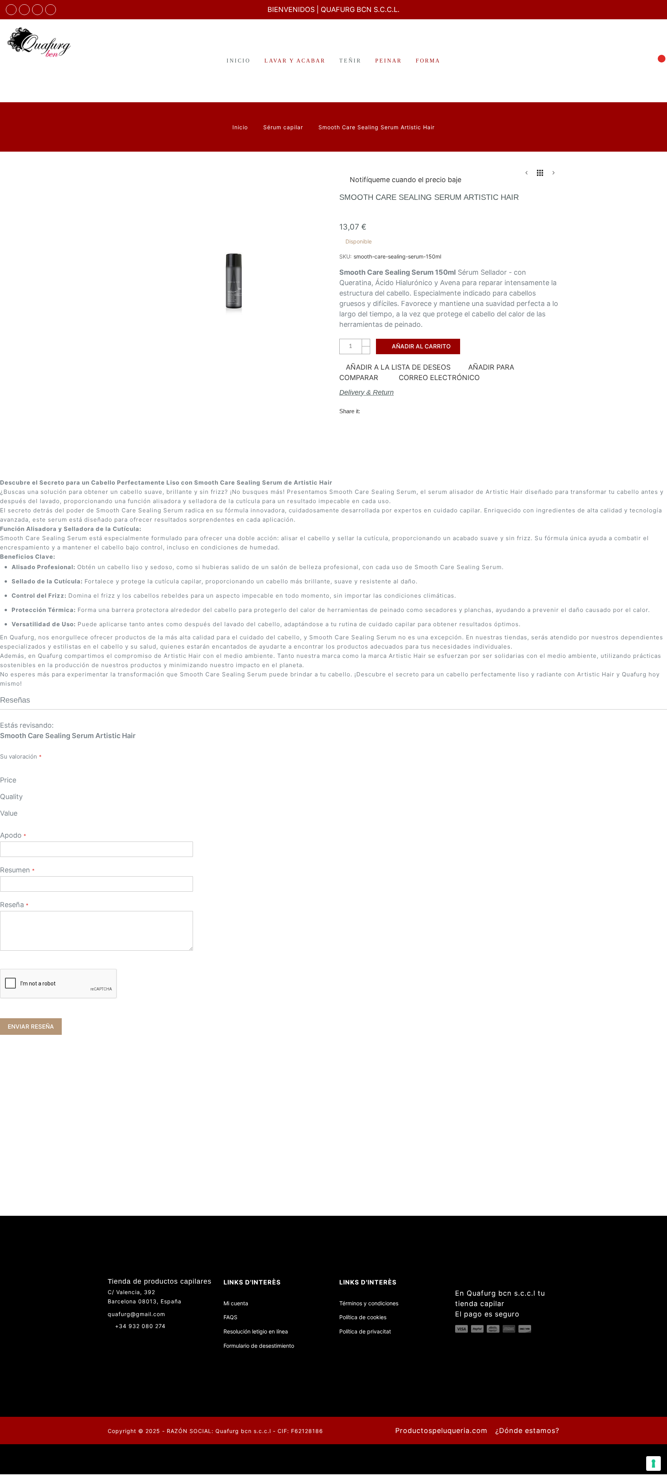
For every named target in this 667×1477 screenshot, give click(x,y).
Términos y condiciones (368, 1303)
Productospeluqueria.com (441, 1430)
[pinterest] (50, 9)
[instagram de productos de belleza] (125, 1339)
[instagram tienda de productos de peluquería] (37, 9)
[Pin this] (401, 411)
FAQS (230, 1317)
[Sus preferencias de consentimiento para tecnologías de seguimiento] (653, 1463)
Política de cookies (362, 1317)
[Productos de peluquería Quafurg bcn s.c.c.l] (55, 42)
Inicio (241, 127)
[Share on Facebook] (369, 411)
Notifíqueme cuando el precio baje (405, 180)
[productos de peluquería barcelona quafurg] (24, 9)
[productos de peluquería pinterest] (139, 1339)
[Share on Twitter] (385, 411)
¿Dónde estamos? (527, 1430)
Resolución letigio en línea (255, 1331)
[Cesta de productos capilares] (657, 60)
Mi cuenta (235, 1303)
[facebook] (11, 9)
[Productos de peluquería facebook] (111, 1339)
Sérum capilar (284, 127)
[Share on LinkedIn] (416, 411)
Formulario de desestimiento (258, 1345)
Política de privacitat (365, 1331)
